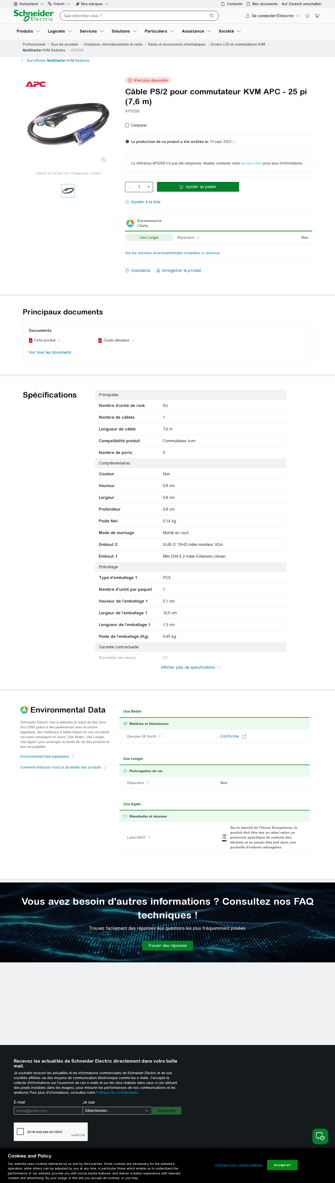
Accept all (282, 1165)
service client (251, 163)
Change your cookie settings (239, 1165)
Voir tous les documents (50, 352)
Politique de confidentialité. (117, 1093)
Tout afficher (58, 61)
